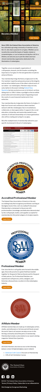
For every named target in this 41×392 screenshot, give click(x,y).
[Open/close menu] (37, 4)
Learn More (7, 219)
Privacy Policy (12, 383)
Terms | (4, 383)
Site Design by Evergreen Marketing (14, 387)
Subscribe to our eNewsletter (28, 383)
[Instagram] (8, 377)
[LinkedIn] (13, 377)
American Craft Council (13, 353)
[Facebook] (4, 377)
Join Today (34, 38)
